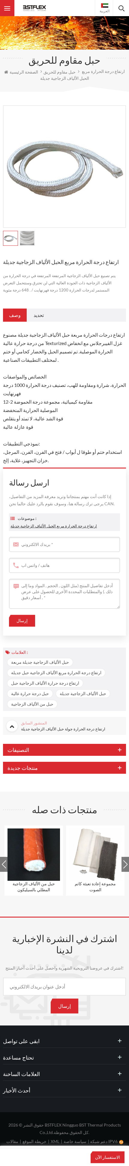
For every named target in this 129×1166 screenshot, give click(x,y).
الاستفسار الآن (107, 1157)
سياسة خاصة (75, 1141)
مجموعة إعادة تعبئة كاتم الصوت (95, 886)
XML (55, 1141)
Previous (4, 864)
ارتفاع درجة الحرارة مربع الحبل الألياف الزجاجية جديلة (53, 526)
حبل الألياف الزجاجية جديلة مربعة (40, 662)
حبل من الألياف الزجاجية (32, 703)
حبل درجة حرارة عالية (30, 693)
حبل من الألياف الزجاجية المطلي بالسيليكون (34, 886)
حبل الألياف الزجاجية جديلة (83, 693)
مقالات (12, 1141)
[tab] (15, 315)
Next (125, 864)
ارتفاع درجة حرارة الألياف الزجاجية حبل (45, 683)
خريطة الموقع (34, 1141)
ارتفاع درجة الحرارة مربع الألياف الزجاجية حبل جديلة (56, 672)
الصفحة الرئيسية (24, 71)
